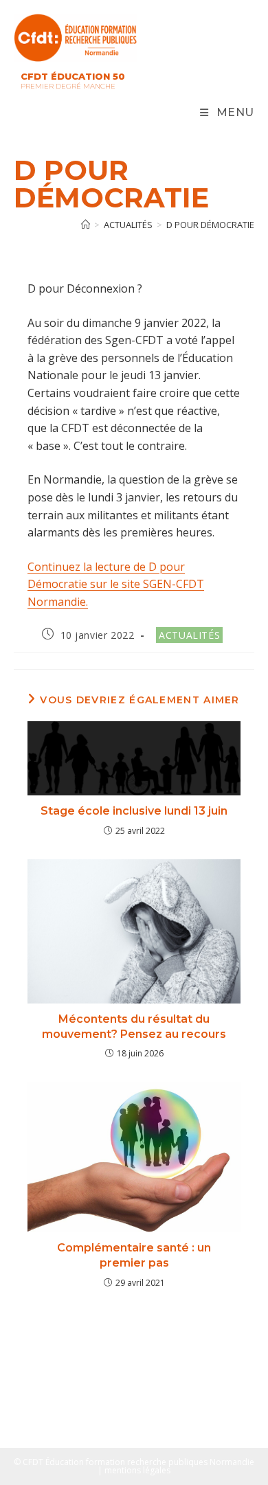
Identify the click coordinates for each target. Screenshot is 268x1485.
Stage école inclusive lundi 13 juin (134, 810)
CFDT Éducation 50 (73, 76)
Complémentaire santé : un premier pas (134, 1255)
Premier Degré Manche (68, 86)
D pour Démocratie (210, 224)
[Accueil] (85, 224)
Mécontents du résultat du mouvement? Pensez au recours (134, 1026)
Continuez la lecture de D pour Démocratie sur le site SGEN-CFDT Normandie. (115, 584)
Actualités (189, 635)
